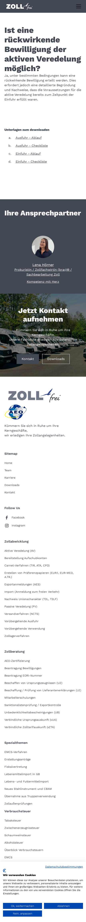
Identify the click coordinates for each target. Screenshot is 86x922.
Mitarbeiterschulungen (20, 697)
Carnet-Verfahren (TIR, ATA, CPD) (27, 565)
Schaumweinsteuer (17, 835)
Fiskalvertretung (15, 766)
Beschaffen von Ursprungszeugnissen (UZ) (33, 682)
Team (7, 470)
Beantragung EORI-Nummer (23, 675)
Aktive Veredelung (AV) (19, 550)
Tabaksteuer (12, 820)
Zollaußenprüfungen (18, 803)
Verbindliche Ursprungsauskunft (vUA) (30, 719)
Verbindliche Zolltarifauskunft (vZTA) (29, 727)
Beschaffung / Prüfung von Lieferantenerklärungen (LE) (42, 690)
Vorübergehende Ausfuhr (21, 621)
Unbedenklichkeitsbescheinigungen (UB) (32, 712)
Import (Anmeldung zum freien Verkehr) (31, 591)
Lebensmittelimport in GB (22, 774)
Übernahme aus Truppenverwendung (29, 796)
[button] (78, 6)
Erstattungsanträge (17, 759)
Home (8, 462)
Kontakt (28, 359)
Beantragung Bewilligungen (22, 668)
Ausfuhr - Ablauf (29, 138)
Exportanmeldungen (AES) (22, 584)
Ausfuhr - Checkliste (32, 146)
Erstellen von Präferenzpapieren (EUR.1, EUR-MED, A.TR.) (39, 575)
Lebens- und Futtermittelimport (26, 781)
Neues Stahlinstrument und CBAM (28, 788)
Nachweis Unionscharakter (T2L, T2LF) (31, 599)
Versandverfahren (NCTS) (21, 613)
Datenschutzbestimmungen (64, 866)
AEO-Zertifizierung (17, 660)
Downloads (56, 359)
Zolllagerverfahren (16, 635)
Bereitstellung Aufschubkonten (25, 558)
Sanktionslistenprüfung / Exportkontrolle (32, 705)
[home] (19, 6)
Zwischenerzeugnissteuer (21, 827)
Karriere (9, 477)
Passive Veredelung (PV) (20, 606)
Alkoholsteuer (13, 842)
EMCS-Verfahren (15, 752)
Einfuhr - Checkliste (31, 161)
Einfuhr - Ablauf (28, 153)
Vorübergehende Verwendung (24, 628)
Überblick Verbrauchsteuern (23, 850)
